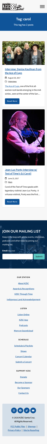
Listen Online (23, 314)
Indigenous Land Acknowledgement (23, 299)
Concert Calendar (23, 356)
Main (10, 182)
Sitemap (32, 426)
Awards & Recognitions (23, 288)
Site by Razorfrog (31, 430)
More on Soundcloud (23, 330)
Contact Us (23, 393)
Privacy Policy (14, 430)
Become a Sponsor (23, 382)
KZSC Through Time (23, 294)
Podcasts (23, 325)
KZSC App (23, 320)
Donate (23, 377)
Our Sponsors (23, 387)
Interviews (12, 81)
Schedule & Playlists (23, 345)
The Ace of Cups (12, 86)
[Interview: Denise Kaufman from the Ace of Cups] (23, 52)
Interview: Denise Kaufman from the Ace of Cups (23, 71)
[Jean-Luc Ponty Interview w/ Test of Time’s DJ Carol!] (23, 137)
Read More (12, 101)
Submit (39, 256)
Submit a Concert (24, 362)
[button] (42, 6)
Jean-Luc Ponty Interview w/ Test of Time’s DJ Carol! (21, 171)
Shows (23, 351)
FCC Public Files (18, 426)
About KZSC (23, 283)
